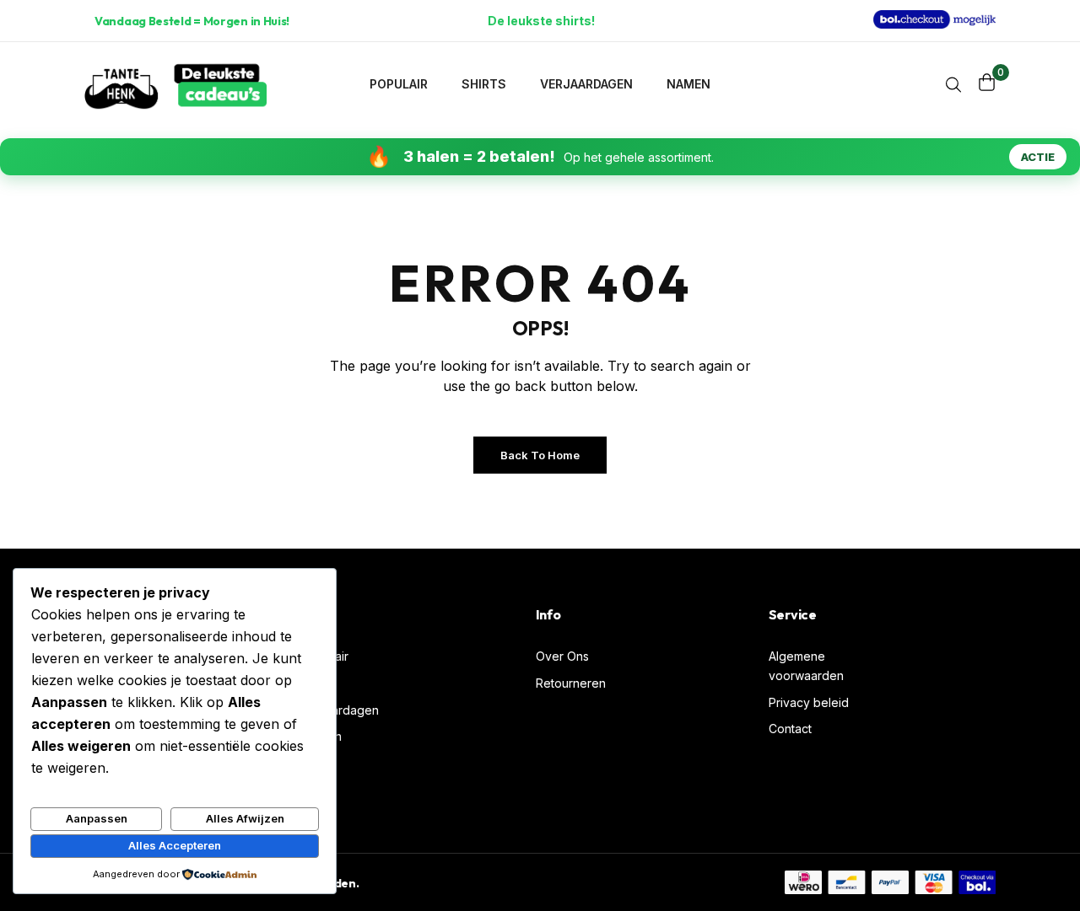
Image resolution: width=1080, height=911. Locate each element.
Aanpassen (96, 818)
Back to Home (540, 455)
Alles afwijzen (245, 818)
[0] (987, 82)
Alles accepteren (174, 845)
